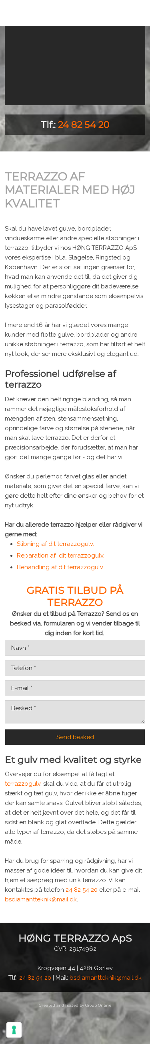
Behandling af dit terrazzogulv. (60, 567)
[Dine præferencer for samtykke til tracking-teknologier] (14, 1030)
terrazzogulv (22, 783)
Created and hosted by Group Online (75, 1005)
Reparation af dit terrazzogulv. (60, 555)
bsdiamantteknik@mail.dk (41, 899)
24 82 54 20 (84, 124)
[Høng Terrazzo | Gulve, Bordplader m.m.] (75, 65)
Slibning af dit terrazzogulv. (55, 544)
